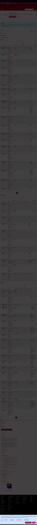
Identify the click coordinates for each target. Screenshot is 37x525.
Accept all (33, 522)
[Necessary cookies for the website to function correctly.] (6, 520)
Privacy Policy (25, 517)
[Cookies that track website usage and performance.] (13, 520)
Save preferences (28, 522)
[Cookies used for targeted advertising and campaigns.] (20, 520)
